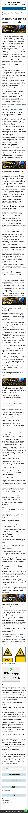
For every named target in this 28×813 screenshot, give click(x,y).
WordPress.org (5, 804)
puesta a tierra (16, 109)
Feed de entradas (6, 800)
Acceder (4, 798)
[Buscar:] (14, 768)
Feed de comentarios (7, 802)
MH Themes (21, 811)
